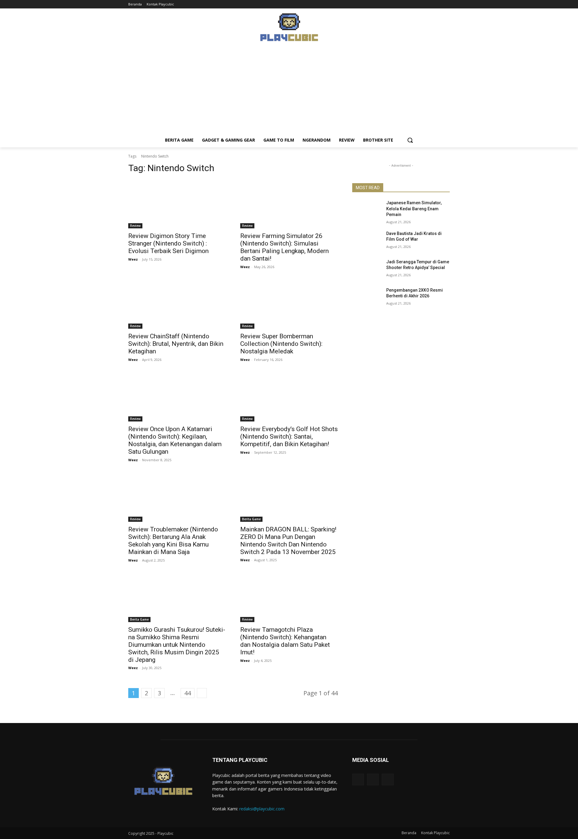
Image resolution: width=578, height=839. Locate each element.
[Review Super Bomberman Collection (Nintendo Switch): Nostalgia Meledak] (289, 304)
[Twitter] (446, 4)
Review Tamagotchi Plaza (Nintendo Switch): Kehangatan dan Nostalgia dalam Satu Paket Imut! (285, 641)
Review (135, 226)
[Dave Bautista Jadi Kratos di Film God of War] (366, 241)
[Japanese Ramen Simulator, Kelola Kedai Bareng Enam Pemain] (366, 210)
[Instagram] (437, 4)
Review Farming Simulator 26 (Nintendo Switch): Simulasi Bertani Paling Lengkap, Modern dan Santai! (284, 247)
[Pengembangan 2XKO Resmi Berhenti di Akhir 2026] (366, 297)
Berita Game (251, 519)
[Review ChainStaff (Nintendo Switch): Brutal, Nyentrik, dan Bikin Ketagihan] (177, 304)
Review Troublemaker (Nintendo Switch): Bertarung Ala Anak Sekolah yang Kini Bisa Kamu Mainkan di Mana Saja (173, 541)
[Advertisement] (289, 91)
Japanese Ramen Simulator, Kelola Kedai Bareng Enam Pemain (414, 208)
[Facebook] (429, 4)
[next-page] (202, 693)
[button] (410, 140)
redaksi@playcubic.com (261, 809)
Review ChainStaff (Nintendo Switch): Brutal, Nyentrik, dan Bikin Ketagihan (175, 344)
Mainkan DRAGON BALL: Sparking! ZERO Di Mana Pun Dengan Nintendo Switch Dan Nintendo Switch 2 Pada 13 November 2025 (288, 541)
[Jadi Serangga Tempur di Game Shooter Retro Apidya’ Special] (366, 269)
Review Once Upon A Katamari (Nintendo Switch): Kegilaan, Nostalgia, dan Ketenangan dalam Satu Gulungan (175, 440)
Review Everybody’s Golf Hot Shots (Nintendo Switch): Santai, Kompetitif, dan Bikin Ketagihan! (289, 436)
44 (187, 693)
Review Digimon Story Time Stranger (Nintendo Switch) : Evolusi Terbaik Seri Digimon (168, 243)
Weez (133, 259)
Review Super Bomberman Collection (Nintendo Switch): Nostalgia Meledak (281, 344)
